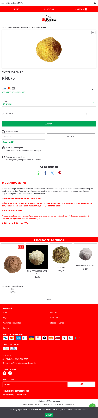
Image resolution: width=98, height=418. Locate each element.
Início (4, 27)
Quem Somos (54, 317)
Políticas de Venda (56, 323)
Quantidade (7, 114)
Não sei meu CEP (8, 142)
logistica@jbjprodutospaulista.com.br (21, 363)
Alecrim (61, 268)
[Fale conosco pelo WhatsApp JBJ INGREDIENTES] (92, 406)
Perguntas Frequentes (12, 323)
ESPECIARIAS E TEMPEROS (19, 27)
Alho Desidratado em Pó (37, 272)
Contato (6, 328)
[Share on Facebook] (45, 173)
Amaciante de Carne (85, 266)
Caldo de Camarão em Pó (12, 288)
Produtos (53, 312)
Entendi (49, 415)
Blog (4, 317)
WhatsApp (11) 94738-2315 (17, 359)
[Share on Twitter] (52, 173)
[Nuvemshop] (49, 402)
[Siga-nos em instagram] (4, 373)
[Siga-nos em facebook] (10, 373)
